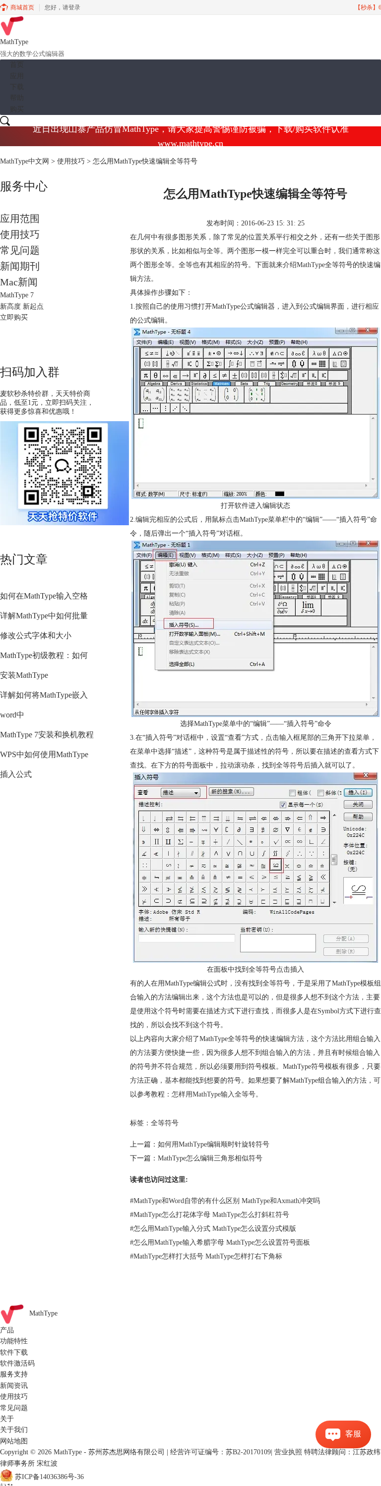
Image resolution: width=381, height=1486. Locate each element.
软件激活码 (17, 1363)
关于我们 (14, 1429)
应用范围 (20, 218)
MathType (311, 265)
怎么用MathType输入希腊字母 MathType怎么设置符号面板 (220, 1242)
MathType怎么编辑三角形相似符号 (210, 1158)
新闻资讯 (14, 1385)
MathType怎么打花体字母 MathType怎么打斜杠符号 (209, 1214)
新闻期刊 (20, 266)
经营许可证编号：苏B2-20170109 (220, 1452)
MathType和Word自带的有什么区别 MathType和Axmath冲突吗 (225, 1201)
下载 (17, 87)
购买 (17, 109)
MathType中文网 (24, 161)
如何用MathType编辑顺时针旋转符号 (213, 1144)
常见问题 (20, 250)
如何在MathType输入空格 (44, 596)
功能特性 (14, 1341)
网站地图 (14, 1441)
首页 (17, 64)
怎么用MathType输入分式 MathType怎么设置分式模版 (213, 1228)
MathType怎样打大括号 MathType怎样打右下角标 (206, 1256)
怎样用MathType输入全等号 (213, 1094)
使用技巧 (71, 161)
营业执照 (288, 1452)
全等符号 (165, 1123)
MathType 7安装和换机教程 (47, 734)
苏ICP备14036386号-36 (49, 1477)
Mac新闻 (19, 281)
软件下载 (14, 1352)
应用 (17, 76)
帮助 (17, 98)
